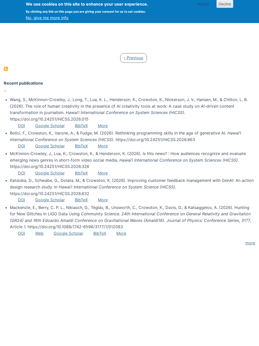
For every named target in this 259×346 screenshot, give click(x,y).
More (103, 125)
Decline (225, 4)
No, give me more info (47, 17)
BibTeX (81, 125)
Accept (203, 4)
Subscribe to (6, 69)
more (250, 242)
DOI (21, 125)
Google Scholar (50, 125)
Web (39, 233)
